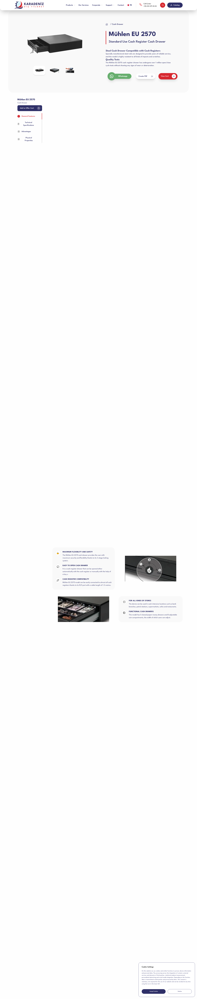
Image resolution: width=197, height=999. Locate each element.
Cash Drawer (117, 24)
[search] (162, 5)
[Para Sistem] (29, 5)
